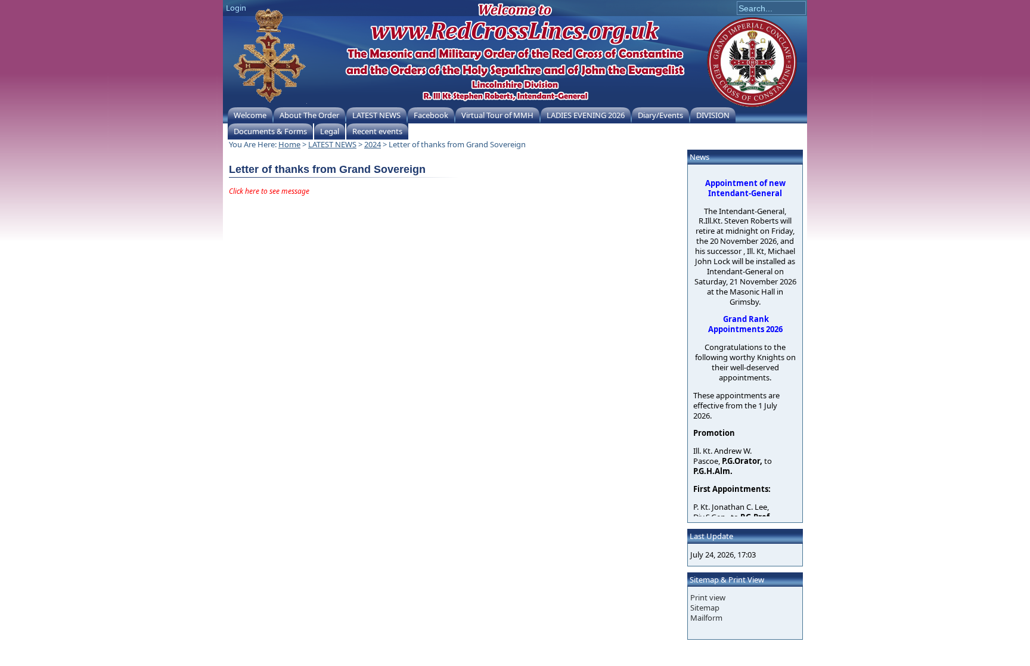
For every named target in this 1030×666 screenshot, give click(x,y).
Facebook (431, 115)
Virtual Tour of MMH (497, 115)
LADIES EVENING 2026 (586, 115)
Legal (329, 131)
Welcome (250, 115)
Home (289, 144)
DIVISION (713, 115)
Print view (707, 597)
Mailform (706, 617)
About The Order (309, 115)
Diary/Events (660, 115)
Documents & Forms (270, 131)
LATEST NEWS (376, 115)
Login (236, 7)
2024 (372, 144)
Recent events (377, 131)
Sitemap (704, 607)
